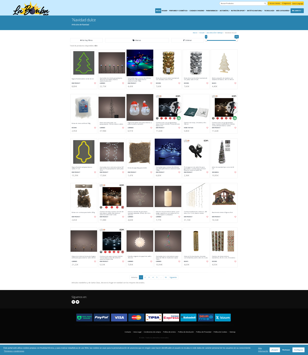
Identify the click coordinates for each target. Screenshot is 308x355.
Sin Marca (215, 172)
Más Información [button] (263, 349)
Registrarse (287, 3)
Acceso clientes (275, 3)
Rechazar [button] (286, 350)
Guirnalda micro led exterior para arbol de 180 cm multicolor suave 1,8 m (167, 258)
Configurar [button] (298, 350)
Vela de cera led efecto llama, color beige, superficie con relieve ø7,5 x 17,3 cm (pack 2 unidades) (168, 213)
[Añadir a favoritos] (95, 83)
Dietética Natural (254, 11)
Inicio (158, 11)
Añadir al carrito (84, 91)
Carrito (297, 11)
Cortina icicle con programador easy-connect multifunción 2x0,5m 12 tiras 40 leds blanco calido (223, 124)
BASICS (214, 83)
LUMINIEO (131, 128)
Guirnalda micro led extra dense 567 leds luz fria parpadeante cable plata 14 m (112, 168)
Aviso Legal (137, 332)
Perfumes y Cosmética (178, 11)
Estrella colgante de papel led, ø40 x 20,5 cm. (139, 257)
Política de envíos (169, 332)
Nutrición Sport (238, 11)
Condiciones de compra (152, 332)
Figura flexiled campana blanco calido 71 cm (82, 167)
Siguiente (173, 277)
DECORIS (158, 83)
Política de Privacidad (203, 332)
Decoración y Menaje (215, 33)
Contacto (128, 332)
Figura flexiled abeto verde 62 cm (83, 79)
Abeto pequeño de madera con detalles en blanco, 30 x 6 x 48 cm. (223, 78)
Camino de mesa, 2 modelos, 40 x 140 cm (195, 123)
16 (166, 277)
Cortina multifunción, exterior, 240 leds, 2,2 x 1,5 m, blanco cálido (195, 212)
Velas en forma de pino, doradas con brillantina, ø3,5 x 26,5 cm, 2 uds (196, 257)
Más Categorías (282, 11)
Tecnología (269, 11)
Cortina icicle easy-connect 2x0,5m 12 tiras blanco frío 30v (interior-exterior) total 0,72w (111, 258)
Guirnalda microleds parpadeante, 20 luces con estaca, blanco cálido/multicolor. (111, 79)
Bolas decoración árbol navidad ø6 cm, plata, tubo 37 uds (195, 78)
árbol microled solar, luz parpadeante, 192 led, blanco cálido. (111, 123)
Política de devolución (186, 332)
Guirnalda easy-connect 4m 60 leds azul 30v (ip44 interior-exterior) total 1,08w (168, 168)
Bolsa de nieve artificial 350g (81, 123)
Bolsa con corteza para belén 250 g (83, 212)
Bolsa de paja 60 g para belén (137, 168)
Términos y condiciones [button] (14, 351)
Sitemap (232, 332)
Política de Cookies (220, 332)
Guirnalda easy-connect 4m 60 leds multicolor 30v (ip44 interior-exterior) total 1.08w (139, 79)
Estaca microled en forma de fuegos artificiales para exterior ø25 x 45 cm (84, 257)
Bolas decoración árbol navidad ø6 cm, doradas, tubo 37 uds (167, 78)
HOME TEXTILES (188, 128)
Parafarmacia (211, 11)
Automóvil (224, 11)
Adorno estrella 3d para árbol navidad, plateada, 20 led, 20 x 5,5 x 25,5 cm (139, 213)
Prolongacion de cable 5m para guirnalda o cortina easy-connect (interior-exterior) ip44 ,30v (195, 168)
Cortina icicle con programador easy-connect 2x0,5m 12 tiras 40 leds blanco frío (168, 124)
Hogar (164, 11)
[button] (137, 40)
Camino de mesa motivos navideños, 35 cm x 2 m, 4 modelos (223, 257)
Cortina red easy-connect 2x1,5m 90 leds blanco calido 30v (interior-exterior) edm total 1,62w (111, 213)
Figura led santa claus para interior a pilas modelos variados (139, 123)
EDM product (76, 83)
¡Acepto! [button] (274, 350)
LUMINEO (102, 83)
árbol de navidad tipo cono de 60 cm (223, 167)
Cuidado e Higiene (196, 11)
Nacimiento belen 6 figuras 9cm (222, 212)
